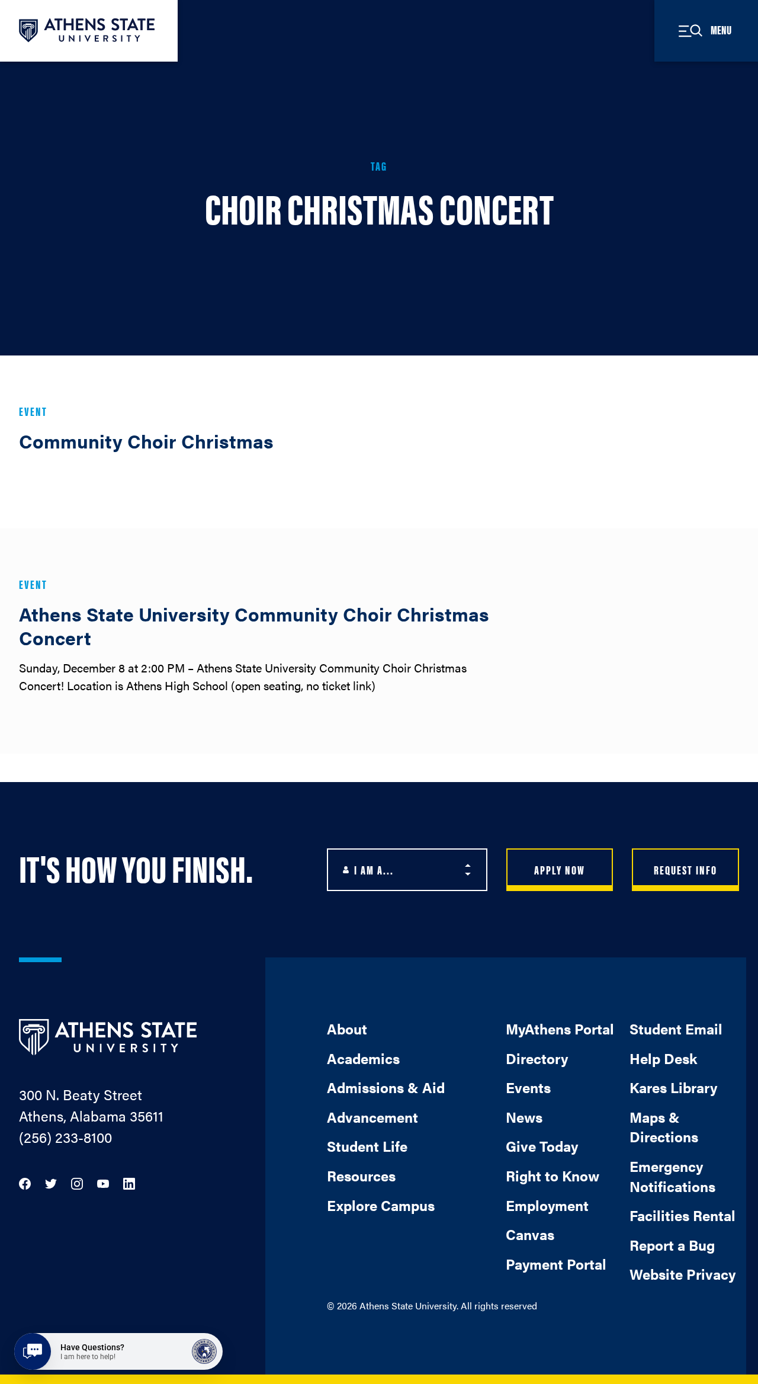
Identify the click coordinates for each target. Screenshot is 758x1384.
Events (528, 1087)
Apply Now (559, 869)
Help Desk (663, 1058)
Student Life (367, 1146)
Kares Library (673, 1087)
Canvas (530, 1234)
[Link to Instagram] (77, 1182)
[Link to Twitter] (51, 1182)
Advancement (372, 1117)
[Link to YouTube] (103, 1182)
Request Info (685, 869)
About (347, 1028)
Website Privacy (682, 1274)
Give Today (542, 1146)
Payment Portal (556, 1264)
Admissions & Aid (386, 1087)
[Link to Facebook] (25, 1182)
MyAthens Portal (560, 1028)
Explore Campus (381, 1205)
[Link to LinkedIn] (129, 1182)
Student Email (675, 1028)
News (524, 1117)
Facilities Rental (682, 1215)
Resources (361, 1175)
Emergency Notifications (672, 1176)
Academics (363, 1058)
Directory (537, 1058)
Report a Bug (672, 1245)
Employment (547, 1205)
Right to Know (552, 1175)
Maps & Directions (663, 1127)
